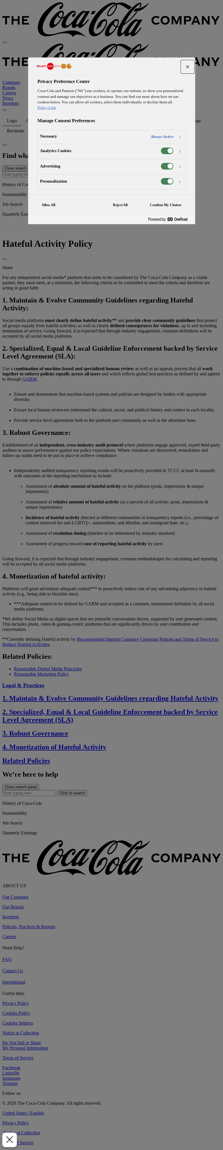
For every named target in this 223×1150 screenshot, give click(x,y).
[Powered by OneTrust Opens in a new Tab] (170, 219)
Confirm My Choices (165, 205)
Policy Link (46, 107)
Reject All (120, 205)
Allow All (48, 205)
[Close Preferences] (9, 1140)
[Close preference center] (187, 66)
